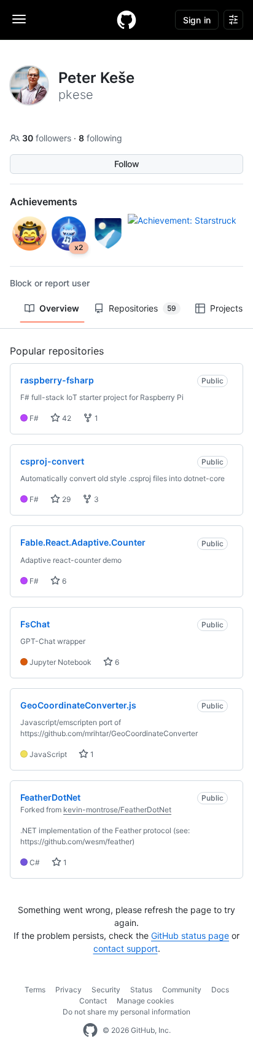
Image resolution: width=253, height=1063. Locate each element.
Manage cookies (145, 1000)
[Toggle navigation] (19, 19)
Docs (220, 989)
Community (181, 989)
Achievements (43, 201)
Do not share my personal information (126, 1011)
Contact (93, 1000)
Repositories (142, 308)
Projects (226, 308)
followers (48, 138)
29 (65, 499)
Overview (59, 308)
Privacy (68, 989)
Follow (126, 164)
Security (105, 989)
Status (141, 989)
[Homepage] (126, 19)
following (100, 138)
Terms (35, 989)
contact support (125, 948)
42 (65, 418)
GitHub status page (190, 935)
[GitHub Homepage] (90, 1030)
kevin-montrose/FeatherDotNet (117, 809)
